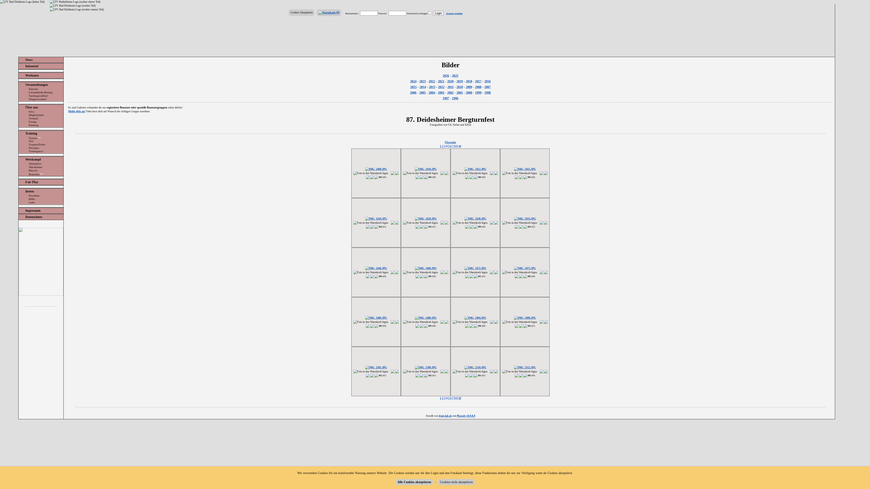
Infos (31, 111)
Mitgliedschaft (36, 115)
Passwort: (382, 13)
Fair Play (31, 182)
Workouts (32, 75)
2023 (422, 81)
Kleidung (34, 125)
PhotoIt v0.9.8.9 (466, 415)
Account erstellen (454, 13)
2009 (469, 87)
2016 (487, 81)
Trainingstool (36, 151)
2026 (446, 75)
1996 (455, 98)
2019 (460, 81)
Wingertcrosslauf (37, 99)
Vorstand (33, 118)
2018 (469, 81)
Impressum (33, 210)
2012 (441, 87)
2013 (432, 87)
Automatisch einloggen (417, 13)
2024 (413, 81)
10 (459, 146)
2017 (478, 81)
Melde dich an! (76, 111)
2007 (487, 87)
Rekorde (33, 170)
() (337, 12)
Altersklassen (35, 167)
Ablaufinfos (35, 163)
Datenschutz (33, 217)
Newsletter (34, 195)
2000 (469, 92)
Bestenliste (36, 174)
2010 (460, 87)
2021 (441, 81)
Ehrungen (34, 147)
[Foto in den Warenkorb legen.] (371, 173)
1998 (487, 92)
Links (32, 202)
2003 (441, 92)
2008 (478, 87)
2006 (413, 92)
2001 (460, 92)
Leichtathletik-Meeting (41, 92)
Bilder (32, 199)
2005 (422, 92)
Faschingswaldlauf (38, 95)
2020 (450, 81)
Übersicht (450, 142)
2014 (423, 87)
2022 (432, 81)
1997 (446, 98)
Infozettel (31, 66)
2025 (455, 75)
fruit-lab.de (445, 415)
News (28, 60)
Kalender (33, 89)
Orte (31, 141)
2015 (413, 87)
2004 (432, 92)
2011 (450, 87)
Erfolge (33, 121)
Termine (35, 138)
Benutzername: (352, 13)
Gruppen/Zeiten (37, 144)
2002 (450, 92)
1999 (478, 92)
